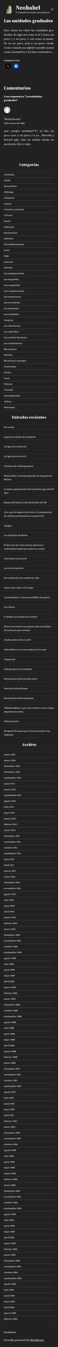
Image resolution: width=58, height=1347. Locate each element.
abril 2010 (9, 911)
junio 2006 (9, 1161)
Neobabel (28, 8)
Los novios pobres (14, 568)
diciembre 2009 (12, 935)
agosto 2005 (10, 1214)
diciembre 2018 (12, 772)
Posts (7, 378)
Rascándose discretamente (19, 698)
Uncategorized (12, 395)
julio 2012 (9, 806)
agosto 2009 (10, 958)
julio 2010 (9, 900)
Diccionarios (10, 232)
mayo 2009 (9, 975)
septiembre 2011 (12, 853)
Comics (8, 203)
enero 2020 (9, 760)
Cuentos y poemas (14, 209)
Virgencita (9, 659)
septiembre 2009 (12, 952)
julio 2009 (9, 964)
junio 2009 (9, 969)
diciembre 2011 (12, 836)
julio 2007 (9, 1097)
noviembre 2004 (12, 1266)
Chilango (9, 192)
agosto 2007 (10, 1092)
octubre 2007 (11, 1080)
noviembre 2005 (12, 1196)
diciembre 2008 (12, 1004)
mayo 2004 (9, 1301)
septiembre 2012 (12, 795)
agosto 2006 (10, 1150)
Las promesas (11, 308)
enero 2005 (9, 1254)
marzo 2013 (10, 789)
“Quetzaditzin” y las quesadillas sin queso (27, 597)
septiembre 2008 (12, 1016)
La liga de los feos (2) (15, 446)
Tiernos (8, 384)
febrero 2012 (10, 824)
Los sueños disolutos (15, 337)
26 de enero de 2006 (14, 123)
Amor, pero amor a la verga (18, 587)
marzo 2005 (10, 1243)
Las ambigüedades (14, 273)
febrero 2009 (10, 993)
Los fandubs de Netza (16, 535)
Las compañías (12, 285)
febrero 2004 (10, 1319)
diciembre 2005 (12, 1191)
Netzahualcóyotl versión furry (21, 678)
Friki (6, 256)
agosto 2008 (10, 1022)
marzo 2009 (10, 987)
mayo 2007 (9, 1109)
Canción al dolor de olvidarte (20, 437)
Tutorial (8, 389)
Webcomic (9, 407)
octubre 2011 (11, 847)
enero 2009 (9, 998)
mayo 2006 (9, 1167)
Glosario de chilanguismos (18, 466)
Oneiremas (10, 366)
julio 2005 (9, 1220)
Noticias (8, 354)
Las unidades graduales (28, 21)
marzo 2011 (10, 871)
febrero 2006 (10, 1179)
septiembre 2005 (12, 1208)
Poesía (7, 372)
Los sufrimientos (13, 343)
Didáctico (9, 238)
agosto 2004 (10, 1284)
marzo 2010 (10, 917)
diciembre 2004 (12, 1260)
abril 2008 (9, 1045)
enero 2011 (9, 876)
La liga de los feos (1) (15, 456)
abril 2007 (9, 1115)
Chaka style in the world (17, 639)
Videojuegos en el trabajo (18, 669)
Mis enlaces (10, 349)
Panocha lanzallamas (16, 688)
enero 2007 (9, 1127)
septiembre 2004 (12, 1278)
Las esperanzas (12, 296)
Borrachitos (10, 186)
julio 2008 (9, 1028)
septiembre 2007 (12, 1086)
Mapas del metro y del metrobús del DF (25, 502)
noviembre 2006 (12, 1138)
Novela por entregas (15, 360)
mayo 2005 (9, 1231)
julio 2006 (9, 1156)
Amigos (8, 525)
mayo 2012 (9, 812)
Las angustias (11, 279)
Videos (7, 401)
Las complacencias (14, 291)
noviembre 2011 (12, 841)
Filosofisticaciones (14, 244)
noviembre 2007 (12, 1074)
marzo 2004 (10, 1313)
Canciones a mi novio (15, 558)
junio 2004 (9, 1295)
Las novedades (12, 302)
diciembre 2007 (12, 1068)
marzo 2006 (10, 1173)
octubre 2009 (11, 946)
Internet (8, 261)
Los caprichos (11, 331)
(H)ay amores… (12, 721)
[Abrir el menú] (52, 9)
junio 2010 (9, 905)
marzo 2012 (10, 818)
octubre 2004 (11, 1272)
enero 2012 (9, 830)
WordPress (37, 1340)
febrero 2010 (10, 923)
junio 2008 (9, 1033)
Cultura (8, 215)
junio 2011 (9, 859)
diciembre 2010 (12, 882)
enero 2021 (9, 754)
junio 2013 (9, 783)
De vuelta (9, 427)
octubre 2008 (11, 1010)
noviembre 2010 (12, 888)
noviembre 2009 (12, 940)
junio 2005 (9, 1225)
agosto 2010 (10, 894)
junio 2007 (9, 1103)
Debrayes (9, 227)
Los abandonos (12, 325)
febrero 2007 (10, 1121)
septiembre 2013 (12, 777)
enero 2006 (9, 1185)
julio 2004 (9, 1289)
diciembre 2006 (12, 1132)
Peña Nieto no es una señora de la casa (25, 649)
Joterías (8, 267)
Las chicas (9, 607)
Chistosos (9, 197)
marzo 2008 (10, 1051)
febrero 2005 (10, 1249)
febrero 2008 (10, 1057)
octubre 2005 (11, 1202)
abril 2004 (9, 1307)
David (7, 221)
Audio (7, 180)
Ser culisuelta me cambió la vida (21, 577)
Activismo (9, 174)
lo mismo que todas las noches (20, 616)
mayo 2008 (9, 1039)
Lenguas (8, 320)
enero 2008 (9, 1062)
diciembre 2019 (12, 766)
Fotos (7, 250)
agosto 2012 (10, 801)
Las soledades (11, 314)
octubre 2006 (11, 1144)
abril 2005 (9, 1237)
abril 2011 (9, 865)
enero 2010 (9, 929)
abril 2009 (9, 981)
